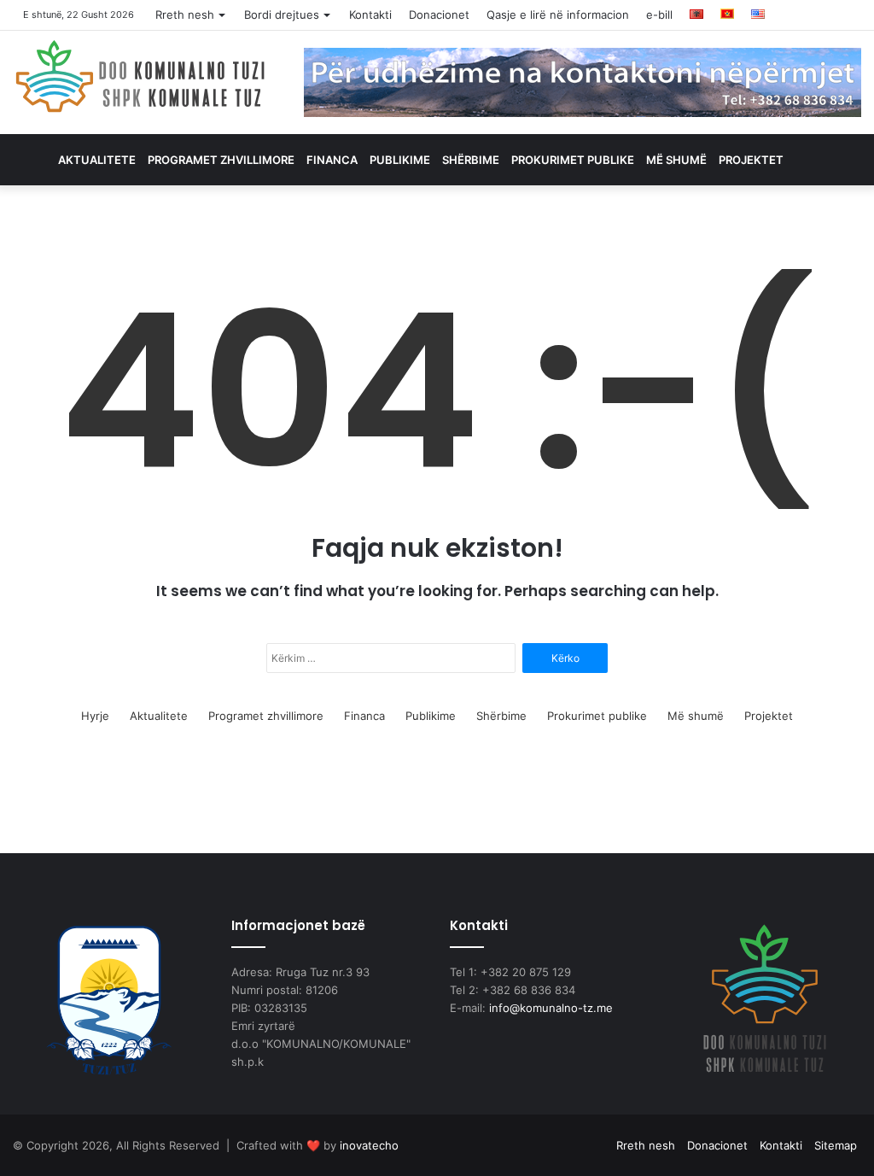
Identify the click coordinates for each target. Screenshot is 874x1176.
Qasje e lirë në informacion (558, 14)
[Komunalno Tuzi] (141, 76)
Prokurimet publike (572, 160)
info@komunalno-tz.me (551, 1008)
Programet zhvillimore (221, 160)
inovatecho (369, 1145)
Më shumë (676, 160)
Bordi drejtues (281, 14)
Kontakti (370, 14)
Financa (332, 160)
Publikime (400, 160)
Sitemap (835, 1145)
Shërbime (470, 160)
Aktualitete (97, 160)
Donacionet (439, 14)
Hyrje (95, 716)
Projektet (751, 160)
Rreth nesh (184, 14)
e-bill (659, 14)
